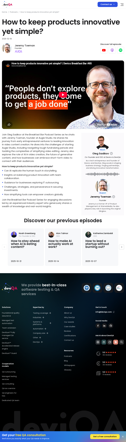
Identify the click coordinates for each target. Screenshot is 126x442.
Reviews (67, 331)
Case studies (69, 326)
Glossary (67, 370)
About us (68, 313)
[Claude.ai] (115, 342)
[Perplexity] (103, 342)
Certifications (70, 335)
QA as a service (8, 388)
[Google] (121, 342)
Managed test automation (8, 322)
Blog (66, 361)
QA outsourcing (8, 372)
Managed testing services (9, 378)
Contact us (106, 4)
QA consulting (8, 384)
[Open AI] (97, 342)
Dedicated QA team (10, 400)
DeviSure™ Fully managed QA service (8, 335)
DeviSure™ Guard (9, 353)
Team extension (9, 328)
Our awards (69, 322)
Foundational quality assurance (10, 314)
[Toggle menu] (122, 5)
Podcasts (68, 356)
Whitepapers (69, 365)
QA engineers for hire (9, 394)
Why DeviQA (69, 317)
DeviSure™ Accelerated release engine (10, 346)
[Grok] (109, 342)
